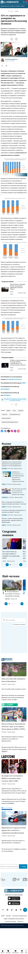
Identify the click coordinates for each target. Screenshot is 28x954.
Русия (14, 410)
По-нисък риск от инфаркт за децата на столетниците (14, 850)
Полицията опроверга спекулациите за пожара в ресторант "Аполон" (14, 511)
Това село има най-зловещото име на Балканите (13, 680)
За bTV (3, 915)
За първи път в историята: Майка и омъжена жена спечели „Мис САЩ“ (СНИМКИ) (12, 778)
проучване (20, 410)
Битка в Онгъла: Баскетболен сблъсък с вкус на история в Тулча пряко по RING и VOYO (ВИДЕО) (13, 726)
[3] (26, 2)
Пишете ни (20, 921)
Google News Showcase (14, 379)
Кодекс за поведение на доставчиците (14, 918)
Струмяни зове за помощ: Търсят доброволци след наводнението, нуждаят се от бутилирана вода (12, 463)
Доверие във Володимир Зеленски (10, 422)
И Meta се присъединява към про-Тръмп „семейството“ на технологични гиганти (18, 362)
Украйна (8, 410)
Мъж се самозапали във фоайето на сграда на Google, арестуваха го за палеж (14, 503)
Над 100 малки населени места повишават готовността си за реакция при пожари (19, 491)
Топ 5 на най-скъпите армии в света (14, 689)
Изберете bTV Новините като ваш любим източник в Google (15, 399)
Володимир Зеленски (15, 414)
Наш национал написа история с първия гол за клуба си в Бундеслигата (13, 739)
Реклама (8, 915)
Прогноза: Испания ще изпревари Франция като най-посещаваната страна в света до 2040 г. (13, 697)
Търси (24, 866)
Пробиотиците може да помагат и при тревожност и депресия (13, 842)
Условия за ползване (10, 921)
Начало (11, 11)
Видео (22, 6)
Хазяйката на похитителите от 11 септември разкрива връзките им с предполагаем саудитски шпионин (18, 476)
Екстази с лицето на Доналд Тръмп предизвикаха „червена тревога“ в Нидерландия (12, 520)
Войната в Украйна (15, 6)
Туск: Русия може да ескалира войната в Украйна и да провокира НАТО (11, 554)
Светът (17, 11)
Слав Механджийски (11, 59)
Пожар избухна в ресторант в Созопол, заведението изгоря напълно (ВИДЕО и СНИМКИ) (12, 593)
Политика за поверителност (19, 915)
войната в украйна (6, 418)
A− (2, 65)
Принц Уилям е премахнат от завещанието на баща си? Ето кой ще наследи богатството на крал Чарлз (14, 791)
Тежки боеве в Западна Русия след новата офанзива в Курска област (17, 287)
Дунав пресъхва (5, 6)
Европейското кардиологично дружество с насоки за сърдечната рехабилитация (14, 830)
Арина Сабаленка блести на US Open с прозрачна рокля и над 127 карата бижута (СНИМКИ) (14, 801)
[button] (7, 564)
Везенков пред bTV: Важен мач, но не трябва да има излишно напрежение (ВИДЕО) (14, 749)
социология (4, 414)
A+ (6, 65)
